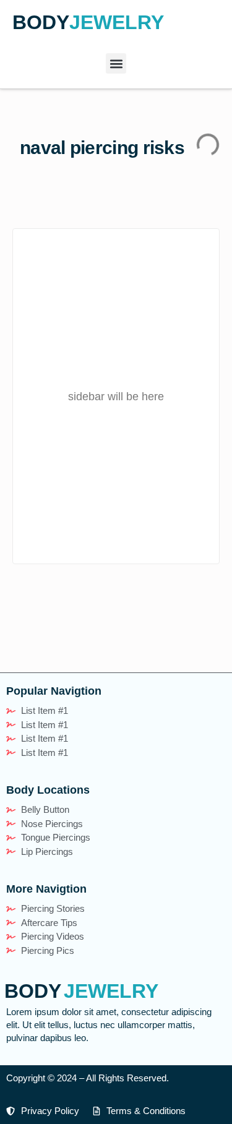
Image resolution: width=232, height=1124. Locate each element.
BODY (40, 22)
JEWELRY (116, 22)
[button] (116, 63)
